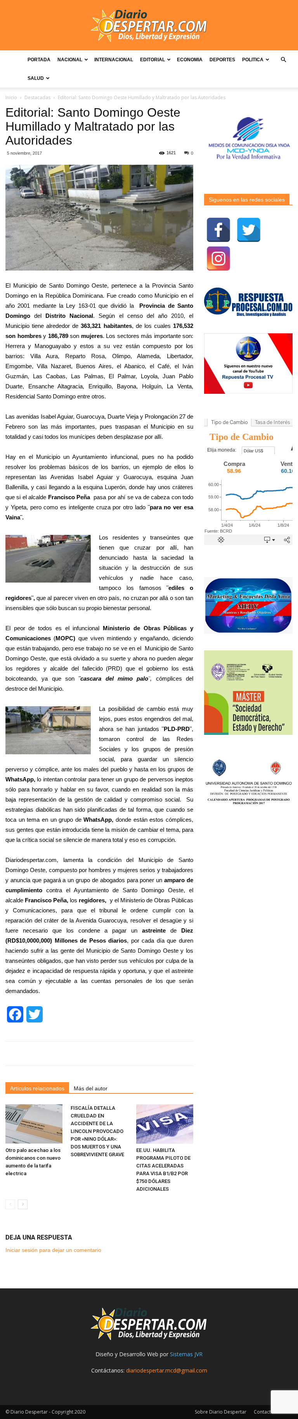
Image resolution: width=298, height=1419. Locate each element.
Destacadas (37, 97)
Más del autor (90, 1088)
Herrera (15, 346)
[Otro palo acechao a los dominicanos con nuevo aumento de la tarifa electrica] (33, 1123)
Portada (39, 59)
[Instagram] (218, 258)
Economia (190, 59)
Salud (36, 78)
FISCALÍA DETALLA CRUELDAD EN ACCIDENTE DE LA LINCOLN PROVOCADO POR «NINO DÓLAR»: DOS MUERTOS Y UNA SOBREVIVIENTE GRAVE (97, 1131)
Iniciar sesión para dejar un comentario (53, 1250)
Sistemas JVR (186, 1354)
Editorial (152, 59)
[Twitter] (248, 229)
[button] (283, 60)
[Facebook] (218, 229)
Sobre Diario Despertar (220, 1412)
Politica (252, 59)
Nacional (69, 59)
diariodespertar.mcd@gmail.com (166, 1370)
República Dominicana (74, 295)
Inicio (11, 97)
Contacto (264, 1412)
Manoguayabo (53, 346)
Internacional (113, 59)
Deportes (222, 59)
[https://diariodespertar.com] (149, 26)
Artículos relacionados (37, 1088)
